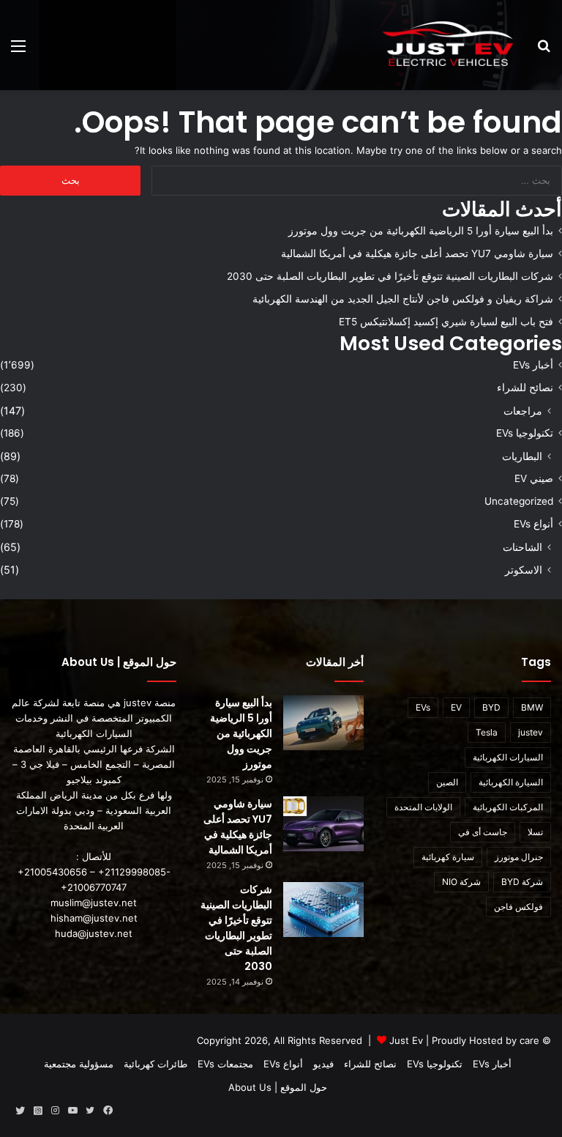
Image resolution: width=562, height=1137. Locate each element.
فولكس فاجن (518, 906)
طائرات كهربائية (155, 1064)
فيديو (323, 1064)
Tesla (487, 732)
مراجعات (522, 410)
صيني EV (533, 478)
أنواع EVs (533, 524)
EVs (423, 707)
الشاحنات (522, 547)
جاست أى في (482, 831)
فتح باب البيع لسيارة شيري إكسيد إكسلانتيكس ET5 (446, 321)
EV (456, 707)
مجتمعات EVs (225, 1064)
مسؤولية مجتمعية (78, 1064)
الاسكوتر (523, 569)
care (529, 1040)
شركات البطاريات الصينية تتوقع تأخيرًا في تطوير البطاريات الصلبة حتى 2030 (390, 276)
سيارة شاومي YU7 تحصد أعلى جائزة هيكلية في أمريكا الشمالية (417, 253)
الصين (447, 782)
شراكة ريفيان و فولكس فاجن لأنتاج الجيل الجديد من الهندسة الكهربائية (402, 299)
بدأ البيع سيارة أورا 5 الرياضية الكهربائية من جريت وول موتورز (420, 231)
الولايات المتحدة (423, 806)
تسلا (535, 831)
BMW (532, 707)
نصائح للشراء (525, 387)
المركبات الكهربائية (508, 806)
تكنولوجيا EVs (524, 433)
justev (530, 732)
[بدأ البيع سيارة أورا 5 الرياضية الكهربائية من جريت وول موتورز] (323, 722)
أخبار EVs (533, 365)
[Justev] (447, 45)
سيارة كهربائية (448, 856)
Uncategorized (518, 501)
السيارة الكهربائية (511, 782)
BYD (491, 707)
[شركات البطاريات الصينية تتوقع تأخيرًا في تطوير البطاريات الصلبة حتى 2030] (323, 909)
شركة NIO (461, 881)
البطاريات (522, 456)
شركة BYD (522, 881)
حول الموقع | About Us (277, 1087)
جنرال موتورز (519, 856)
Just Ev (406, 1040)
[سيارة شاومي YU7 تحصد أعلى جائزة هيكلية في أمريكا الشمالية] (323, 823)
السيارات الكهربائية (508, 757)
